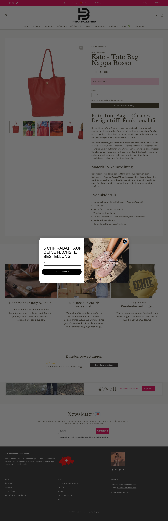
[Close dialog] (125, 242)
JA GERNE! (61, 272)
